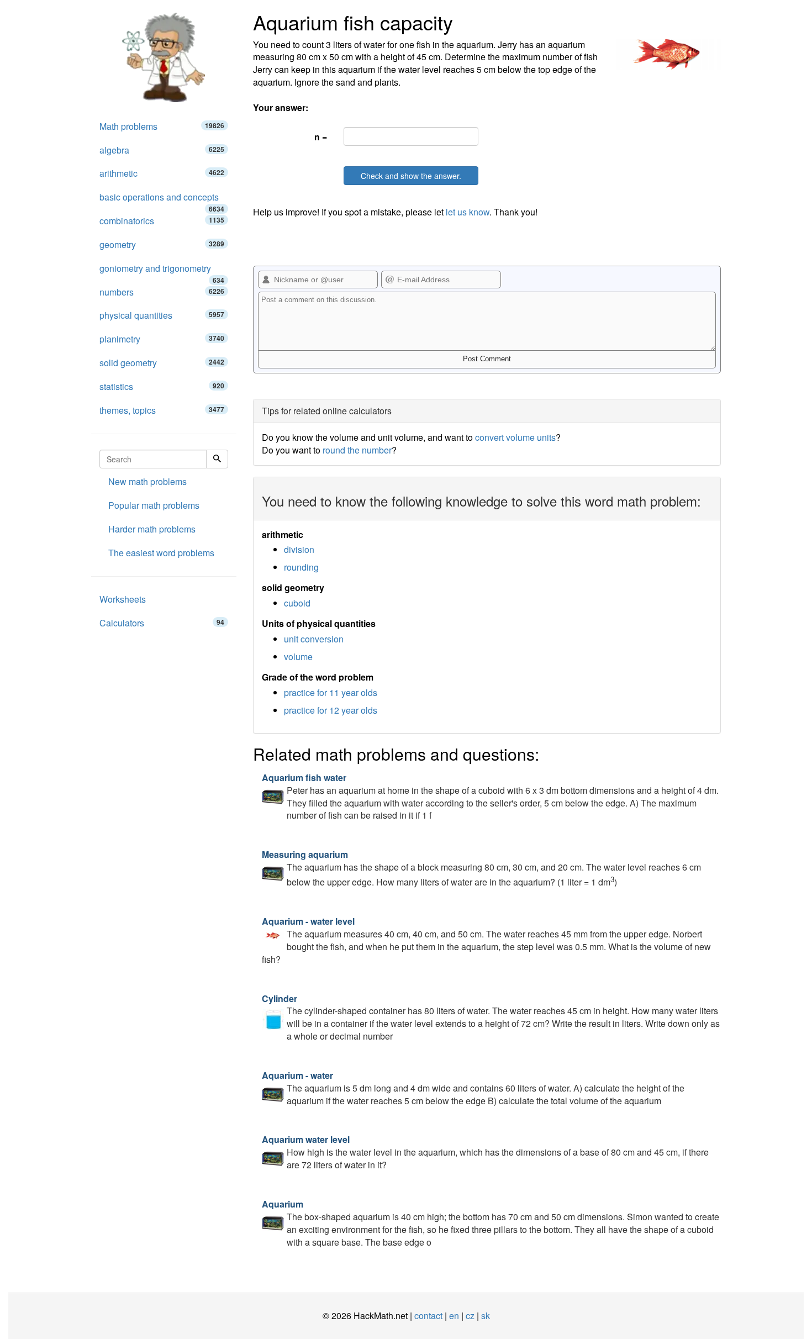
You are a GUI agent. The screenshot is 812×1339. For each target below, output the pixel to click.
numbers (161, 292)
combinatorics (161, 220)
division (299, 549)
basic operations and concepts (161, 200)
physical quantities (161, 315)
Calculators (161, 622)
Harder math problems (152, 529)
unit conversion (314, 638)
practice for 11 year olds (330, 692)
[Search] (217, 459)
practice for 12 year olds (330, 710)
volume (298, 656)
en (454, 1315)
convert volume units (515, 437)
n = (320, 136)
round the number (357, 450)
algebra (161, 150)
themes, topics (161, 410)
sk (485, 1315)
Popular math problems (153, 505)
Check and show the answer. (411, 175)
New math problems (147, 481)
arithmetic (161, 173)
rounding (301, 567)
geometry (161, 244)
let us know (467, 211)
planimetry (161, 339)
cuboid (297, 603)
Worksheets (122, 599)
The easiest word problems (161, 552)
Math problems (161, 126)
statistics (161, 386)
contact (428, 1315)
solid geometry (161, 362)
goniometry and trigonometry (161, 271)
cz (470, 1315)
